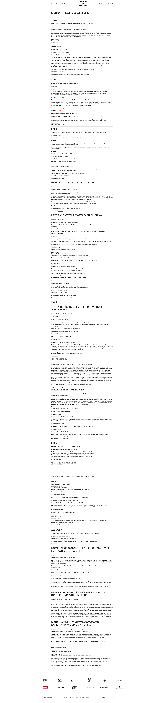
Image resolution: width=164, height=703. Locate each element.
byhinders (59, 356)
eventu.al (69, 297)
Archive (87, 697)
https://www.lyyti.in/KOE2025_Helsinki (84, 69)
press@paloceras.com (75, 208)
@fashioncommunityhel (63, 524)
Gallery (110, 3)
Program (54, 3)
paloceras (60, 211)
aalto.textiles (72, 258)
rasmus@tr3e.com (73, 331)
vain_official (60, 543)
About (101, 3)
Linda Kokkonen (89, 99)
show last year (60, 97)
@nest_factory (60, 229)
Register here (65, 175)
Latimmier (68, 99)
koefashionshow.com (56, 75)
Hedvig (96, 99)
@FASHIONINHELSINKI (48, 697)
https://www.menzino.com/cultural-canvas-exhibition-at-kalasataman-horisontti (71, 655)
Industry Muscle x (61, 99)
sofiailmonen (60, 46)
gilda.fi (63, 494)
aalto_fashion (60, 247)
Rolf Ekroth (74, 99)
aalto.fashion (63, 258)
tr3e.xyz (60, 333)
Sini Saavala (81, 99)
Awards (64, 3)
